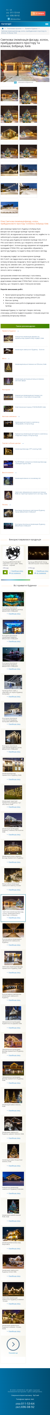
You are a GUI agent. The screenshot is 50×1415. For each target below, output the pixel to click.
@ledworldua (15, 19)
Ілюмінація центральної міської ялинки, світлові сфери (29, 380)
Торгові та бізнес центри (11, 443)
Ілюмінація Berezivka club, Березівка (11, 1243)
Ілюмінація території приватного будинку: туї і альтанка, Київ (11, 802)
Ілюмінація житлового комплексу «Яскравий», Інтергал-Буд (27, 423)
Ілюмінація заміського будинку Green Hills (10, 1271)
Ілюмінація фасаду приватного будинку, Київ (11, 774)
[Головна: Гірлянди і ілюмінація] (3, 28)
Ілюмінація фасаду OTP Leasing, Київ (28, 449)
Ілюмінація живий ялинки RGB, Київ (11, 1216)
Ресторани (6, 390)
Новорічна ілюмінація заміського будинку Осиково (12, 1188)
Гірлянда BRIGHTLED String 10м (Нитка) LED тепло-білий (38, 563)
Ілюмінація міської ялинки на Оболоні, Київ (30, 364)
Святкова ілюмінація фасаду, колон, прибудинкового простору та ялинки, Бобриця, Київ (13, 914)
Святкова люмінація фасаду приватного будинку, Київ (12, 967)
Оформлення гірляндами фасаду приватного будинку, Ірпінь (13, 1051)
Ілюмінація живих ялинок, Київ (11, 1105)
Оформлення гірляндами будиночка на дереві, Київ (12, 1022)
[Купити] (5, 572)
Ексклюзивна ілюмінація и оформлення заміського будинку (11, 940)
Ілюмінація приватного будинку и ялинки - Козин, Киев (11, 1327)
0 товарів (40, 13)
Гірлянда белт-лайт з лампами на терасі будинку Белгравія (12, 692)
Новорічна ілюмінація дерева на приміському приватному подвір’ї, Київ (29, 337)
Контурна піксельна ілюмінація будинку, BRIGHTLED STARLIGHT (10, 637)
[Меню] (47, 24)
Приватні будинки (9, 331)
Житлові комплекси (9, 416)
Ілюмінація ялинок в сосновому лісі (28, 478)
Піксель (5, 505)
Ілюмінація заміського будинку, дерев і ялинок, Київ (13, 1133)
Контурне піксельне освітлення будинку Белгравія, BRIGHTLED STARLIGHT (10, 720)
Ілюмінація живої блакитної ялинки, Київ (12, 1160)
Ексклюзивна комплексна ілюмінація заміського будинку (11, 995)
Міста (4, 358)
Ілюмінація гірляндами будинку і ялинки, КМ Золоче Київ (12, 830)
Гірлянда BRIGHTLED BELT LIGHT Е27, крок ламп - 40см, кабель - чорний (13, 563)
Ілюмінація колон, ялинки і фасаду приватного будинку (12, 857)
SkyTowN (36, 1395)
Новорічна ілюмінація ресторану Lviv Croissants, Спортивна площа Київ (28, 396)
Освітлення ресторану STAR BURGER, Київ (30, 407)
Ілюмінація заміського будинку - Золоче (29, 349)
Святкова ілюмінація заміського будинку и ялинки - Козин (13, 1299)
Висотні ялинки (7, 473)
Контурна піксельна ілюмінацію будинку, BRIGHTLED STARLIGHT (30, 525)
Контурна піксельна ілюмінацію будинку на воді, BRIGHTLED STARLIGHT (12, 609)
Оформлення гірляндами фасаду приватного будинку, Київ (13, 1078)
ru (7, 10)
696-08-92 (13, 15)
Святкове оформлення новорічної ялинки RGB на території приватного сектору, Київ (31, 493)
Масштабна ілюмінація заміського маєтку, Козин (11, 884)
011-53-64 (13, 12)
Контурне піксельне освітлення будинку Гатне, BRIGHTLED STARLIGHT (30, 511)
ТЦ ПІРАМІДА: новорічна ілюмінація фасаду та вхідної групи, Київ (31, 462)
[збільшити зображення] (25, 51)
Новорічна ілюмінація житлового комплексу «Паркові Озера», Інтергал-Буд (31, 434)
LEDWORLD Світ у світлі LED (25, 5)
